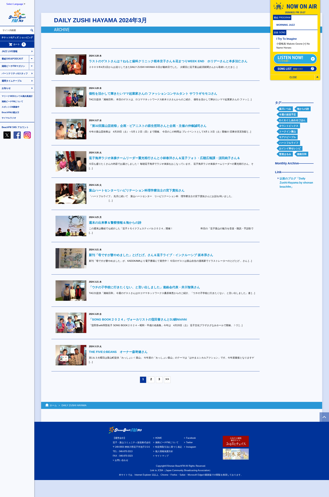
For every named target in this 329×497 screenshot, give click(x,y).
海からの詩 (303, 108)
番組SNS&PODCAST (12, 58)
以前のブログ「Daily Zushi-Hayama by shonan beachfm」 (296, 182)
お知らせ (6, 88)
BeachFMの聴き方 (10, 112)
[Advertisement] (293, 246)
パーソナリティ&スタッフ (15, 73)
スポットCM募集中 (10, 107)
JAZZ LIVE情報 (9, 51)
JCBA (160, 470)
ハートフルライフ (288, 142)
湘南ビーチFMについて (12, 101)
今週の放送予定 (287, 114)
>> (167, 379)
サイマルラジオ (9, 118)
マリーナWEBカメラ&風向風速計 (17, 96)
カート (19, 44)
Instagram (191, 447)
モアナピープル (287, 137)
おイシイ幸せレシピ (290, 148)
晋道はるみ (285, 154)
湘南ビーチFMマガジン (13, 66)
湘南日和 (302, 154)
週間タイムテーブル (12, 81)
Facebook (191, 438)
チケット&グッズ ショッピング (17, 37)
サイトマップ (162, 455)
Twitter (189, 442)
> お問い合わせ (120, 460)
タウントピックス (288, 125)
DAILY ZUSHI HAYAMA (74, 405)
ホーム (53, 405)
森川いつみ (285, 108)
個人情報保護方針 (164, 451)
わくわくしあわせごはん (292, 120)
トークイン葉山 (287, 131)
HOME (158, 438)
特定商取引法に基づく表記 (168, 447)
